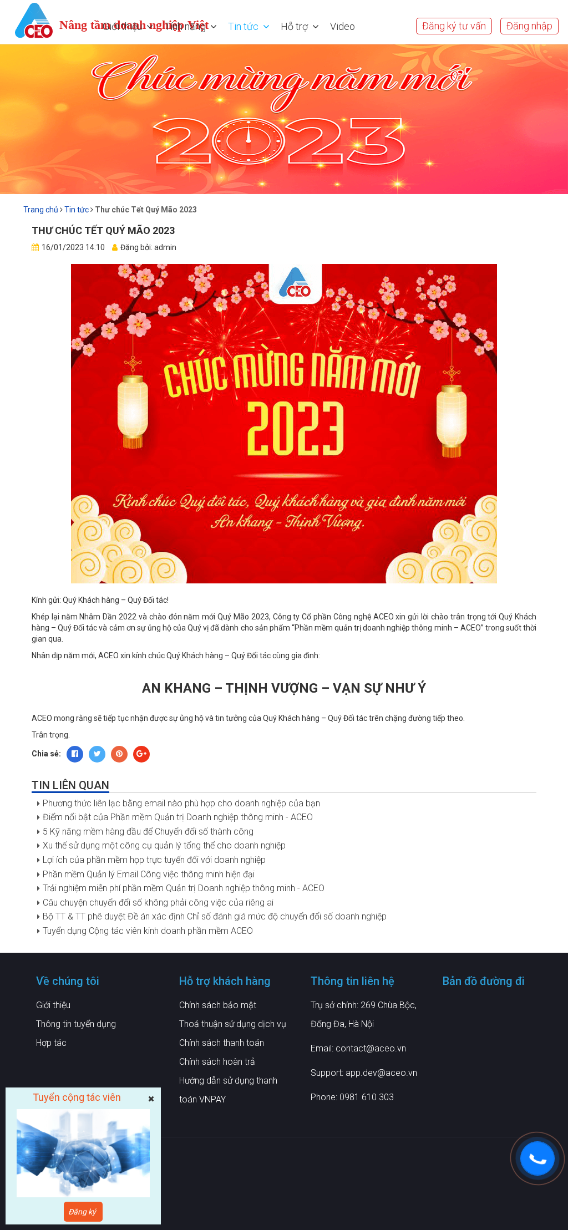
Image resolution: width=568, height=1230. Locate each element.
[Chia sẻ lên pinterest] (119, 754)
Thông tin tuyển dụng (76, 1024)
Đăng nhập (529, 26)
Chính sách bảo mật (217, 1005)
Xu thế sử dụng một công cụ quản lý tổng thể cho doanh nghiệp (164, 845)
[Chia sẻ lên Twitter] (97, 754)
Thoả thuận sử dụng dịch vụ (232, 1024)
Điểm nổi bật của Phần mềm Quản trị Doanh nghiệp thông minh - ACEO (178, 817)
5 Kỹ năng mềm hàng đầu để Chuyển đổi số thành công (148, 831)
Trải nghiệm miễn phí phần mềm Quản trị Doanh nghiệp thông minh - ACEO (183, 888)
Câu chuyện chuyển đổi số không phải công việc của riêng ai (158, 902)
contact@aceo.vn (371, 1048)
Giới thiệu (53, 1005)
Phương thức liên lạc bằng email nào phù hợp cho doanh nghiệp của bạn (181, 803)
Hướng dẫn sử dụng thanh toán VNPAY (228, 1090)
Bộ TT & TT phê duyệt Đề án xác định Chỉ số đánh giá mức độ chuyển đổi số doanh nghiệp (215, 916)
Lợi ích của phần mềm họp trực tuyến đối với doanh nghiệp (154, 860)
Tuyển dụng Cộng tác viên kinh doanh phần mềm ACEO (148, 931)
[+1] (141, 754)
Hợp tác (51, 1043)
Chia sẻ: (46, 753)
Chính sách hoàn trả (217, 1061)
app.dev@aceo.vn (381, 1073)
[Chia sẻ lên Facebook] (75, 754)
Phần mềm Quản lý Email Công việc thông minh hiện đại (149, 874)
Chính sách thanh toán (221, 1043)
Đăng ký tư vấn (454, 26)
